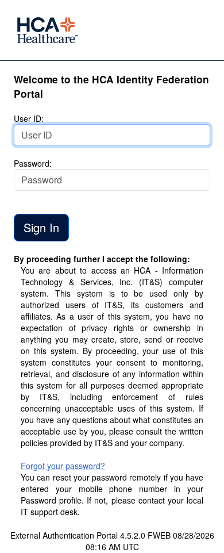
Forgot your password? (63, 465)
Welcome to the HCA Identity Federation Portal (111, 86)
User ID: (29, 118)
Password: (33, 163)
